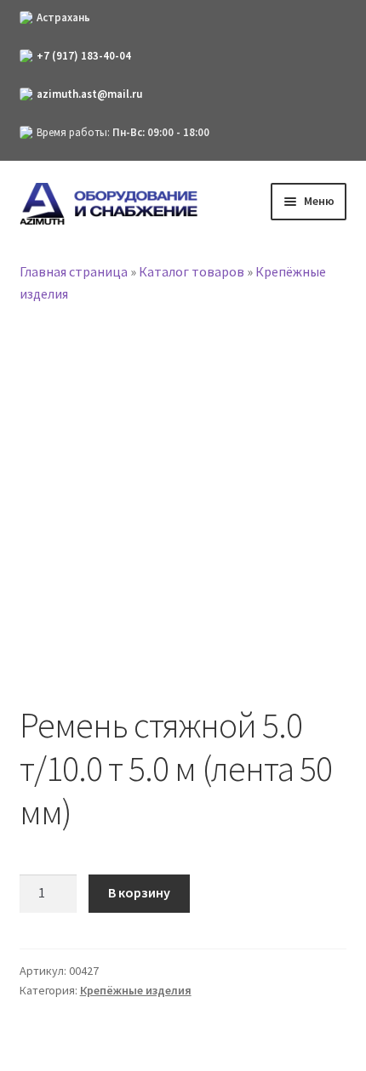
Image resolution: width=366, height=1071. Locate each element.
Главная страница (74, 271)
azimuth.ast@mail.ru (89, 94)
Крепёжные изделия (136, 990)
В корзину (139, 892)
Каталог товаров (191, 271)
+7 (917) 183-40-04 (84, 55)
